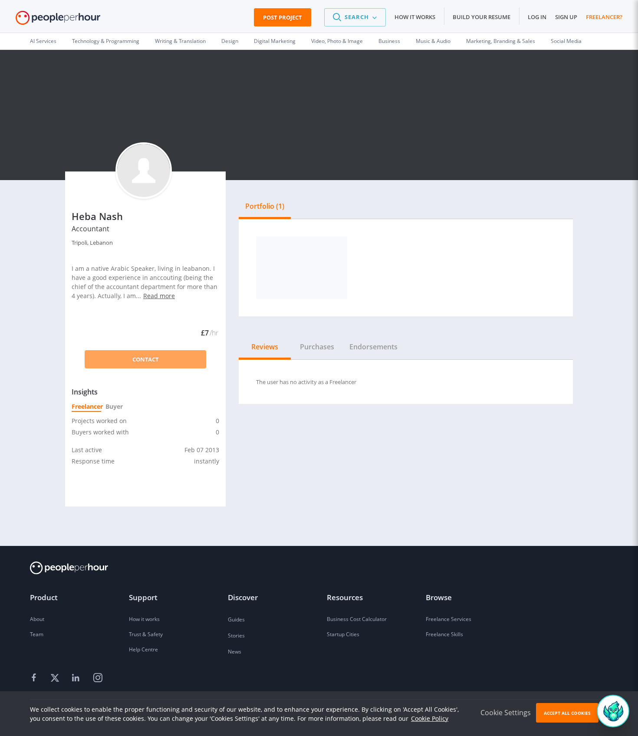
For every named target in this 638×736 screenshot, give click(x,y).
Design (229, 41)
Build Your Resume (481, 17)
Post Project (282, 17)
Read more (159, 296)
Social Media (566, 41)
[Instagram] (97, 678)
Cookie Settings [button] (505, 712)
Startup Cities (343, 634)
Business (389, 41)
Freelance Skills (444, 634)
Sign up (566, 17)
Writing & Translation (180, 41)
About (37, 619)
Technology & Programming (105, 41)
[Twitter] (56, 678)
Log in (537, 17)
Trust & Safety (146, 634)
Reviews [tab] (264, 347)
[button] (355, 17)
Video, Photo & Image (337, 41)
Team (36, 634)
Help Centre (143, 649)
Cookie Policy (429, 718)
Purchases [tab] (317, 347)
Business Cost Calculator (357, 619)
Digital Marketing (275, 41)
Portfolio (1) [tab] (264, 206)
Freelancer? (604, 17)
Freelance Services (448, 619)
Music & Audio (433, 41)
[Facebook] (35, 678)
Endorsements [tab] (373, 347)
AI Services (43, 41)
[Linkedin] (76, 678)
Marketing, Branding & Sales (500, 41)
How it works (415, 17)
